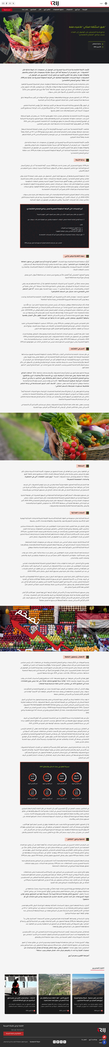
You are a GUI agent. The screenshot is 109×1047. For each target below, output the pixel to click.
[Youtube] (3, 3)
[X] (13, 3)
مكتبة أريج (102, 1039)
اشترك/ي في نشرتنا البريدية (13, 1033)
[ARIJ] (54, 3)
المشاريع (33, 9)
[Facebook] (6, 3)
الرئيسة (85, 9)
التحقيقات (69, 9)
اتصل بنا (84, 1039)
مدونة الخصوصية (35, 1041)
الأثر (40, 9)
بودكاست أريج (93, 1039)
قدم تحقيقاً (7, 10)
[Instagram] (10, 3)
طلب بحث (25, 9)
